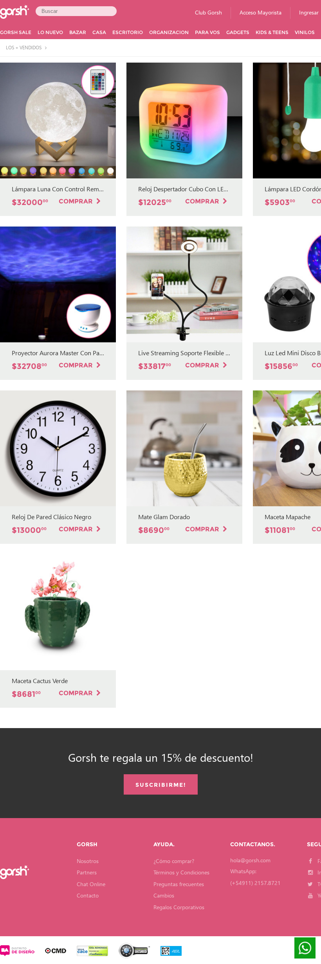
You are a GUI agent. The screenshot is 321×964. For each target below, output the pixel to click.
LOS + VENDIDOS (24, 47)
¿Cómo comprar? (173, 861)
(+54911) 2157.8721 (255, 883)
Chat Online (91, 884)
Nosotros (88, 861)
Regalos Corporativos (178, 907)
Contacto (88, 895)
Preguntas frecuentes (178, 884)
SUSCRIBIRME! (160, 784)
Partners (87, 872)
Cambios (163, 895)
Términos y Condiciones (181, 872)
